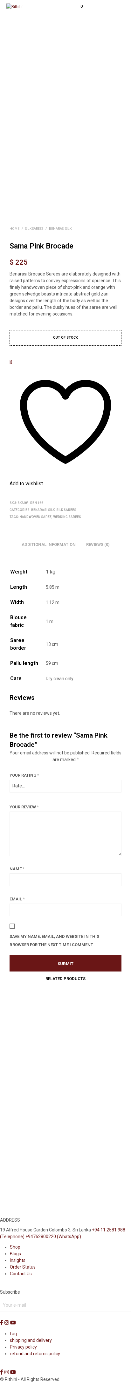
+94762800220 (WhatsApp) (53, 1236)
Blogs (15, 1253)
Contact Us (21, 1273)
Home (14, 228)
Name (17, 868)
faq (13, 1333)
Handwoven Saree (36, 517)
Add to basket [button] (26, 1080)
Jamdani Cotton (25, 1067)
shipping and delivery (31, 1340)
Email (17, 899)
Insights (17, 1260)
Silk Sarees (34, 228)
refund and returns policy (35, 1353)
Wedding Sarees (67, 517)
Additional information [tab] (49, 544)
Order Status (23, 1267)
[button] (77, 6)
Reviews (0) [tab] (98, 544)
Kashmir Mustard (26, 1179)
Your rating (24, 775)
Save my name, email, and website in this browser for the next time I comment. (54, 940)
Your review (24, 807)
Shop (15, 1247)
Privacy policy (23, 1347)
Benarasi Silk (60, 228)
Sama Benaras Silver (87, 1179)
